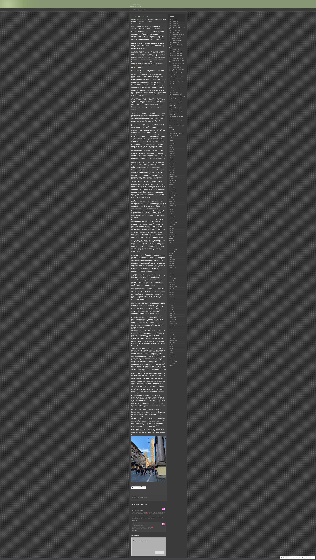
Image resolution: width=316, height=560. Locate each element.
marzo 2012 (172, 280)
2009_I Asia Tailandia (174, 30)
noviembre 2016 (173, 234)
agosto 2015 (172, 251)
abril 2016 (171, 244)
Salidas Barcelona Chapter (175, 133)
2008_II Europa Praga (174, 25)
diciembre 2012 (172, 276)
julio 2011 (171, 290)
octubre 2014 (172, 261)
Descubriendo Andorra (174, 120)
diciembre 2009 (172, 317)
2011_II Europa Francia (174, 40)
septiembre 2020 (173, 180)
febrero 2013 (172, 274)
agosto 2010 (172, 303)
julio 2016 (171, 238)
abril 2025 (171, 159)
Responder (134, 520)
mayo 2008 (171, 348)
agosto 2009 (172, 325)
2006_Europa (172, 19)
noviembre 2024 (173, 161)
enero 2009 (171, 334)
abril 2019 (171, 199)
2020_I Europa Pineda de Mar (176, 79)
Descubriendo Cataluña (174, 123)
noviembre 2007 (173, 357)
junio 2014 (171, 263)
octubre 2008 (172, 338)
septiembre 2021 (173, 176)
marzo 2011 (171, 296)
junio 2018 (171, 209)
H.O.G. (170, 127)
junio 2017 (171, 228)
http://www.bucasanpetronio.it (145, 317)
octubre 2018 (172, 203)
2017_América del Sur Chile (175, 63)
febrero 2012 (172, 282)
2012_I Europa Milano (174, 42)
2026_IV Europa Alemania (175, 116)
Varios (170, 137)
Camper (171, 118)
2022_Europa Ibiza (173, 92)
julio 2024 (171, 164)
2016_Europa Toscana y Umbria (176, 60)
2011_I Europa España (174, 38)
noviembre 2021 (173, 174)
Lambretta (171, 131)
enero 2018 (171, 218)
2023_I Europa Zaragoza (175, 94)
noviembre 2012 (173, 278)
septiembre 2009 (173, 323)
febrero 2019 (172, 201)
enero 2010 (171, 315)
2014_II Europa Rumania (175, 53)
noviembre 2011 (172, 284)
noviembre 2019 (173, 191)
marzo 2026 (172, 151)
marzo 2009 (172, 332)
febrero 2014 (172, 265)
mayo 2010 (171, 309)
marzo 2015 (172, 255)
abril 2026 (171, 149)
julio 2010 (171, 305)
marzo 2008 (172, 352)
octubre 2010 (172, 301)
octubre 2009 (172, 321)
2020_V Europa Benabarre (175, 87)
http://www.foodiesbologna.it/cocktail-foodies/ (144, 328)
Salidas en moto (173, 135)
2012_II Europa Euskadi (174, 44)
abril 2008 (171, 350)
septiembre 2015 (173, 249)
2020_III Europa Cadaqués (175, 81)
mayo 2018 (171, 211)
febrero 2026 (172, 153)
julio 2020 (171, 184)
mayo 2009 (171, 330)
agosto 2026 (172, 143)
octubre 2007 (172, 359)
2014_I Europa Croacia (174, 51)
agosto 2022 (172, 172)
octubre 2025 (172, 155)
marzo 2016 (172, 245)
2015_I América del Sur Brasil (176, 55)
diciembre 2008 (172, 336)
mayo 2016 (171, 242)
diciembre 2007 (172, 356)
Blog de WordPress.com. (158, 559)
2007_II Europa (172, 23)
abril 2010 (171, 311)
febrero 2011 (172, 298)
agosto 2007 (172, 363)
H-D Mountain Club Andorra (175, 125)
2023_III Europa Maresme (175, 98)
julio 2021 (171, 178)
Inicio (134, 10)
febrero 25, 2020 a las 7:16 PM (137, 525)
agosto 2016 (172, 236)
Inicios (170, 129)
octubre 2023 (172, 168)
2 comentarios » (136, 498)
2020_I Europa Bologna (142, 497)
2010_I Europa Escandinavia (176, 34)
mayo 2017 (171, 230)
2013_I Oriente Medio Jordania (176, 46)
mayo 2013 (171, 272)
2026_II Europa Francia (174, 110)
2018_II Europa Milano (174, 67)
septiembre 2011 (173, 286)
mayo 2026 (171, 147)
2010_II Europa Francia (174, 36)
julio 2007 (171, 365)
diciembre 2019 (172, 190)
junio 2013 (171, 271)
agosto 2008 (172, 342)
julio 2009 (171, 327)
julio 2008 (171, 344)
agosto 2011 (172, 288)
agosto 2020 (172, 182)
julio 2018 (171, 207)
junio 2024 (171, 166)
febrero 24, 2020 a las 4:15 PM (137, 510)
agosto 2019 (172, 195)
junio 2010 (171, 307)
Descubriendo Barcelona (175, 121)
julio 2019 (171, 197)
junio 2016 (171, 240)
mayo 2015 (171, 253)
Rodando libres (135, 4)
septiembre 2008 (173, 340)
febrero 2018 (172, 217)
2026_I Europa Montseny (175, 109)
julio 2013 (171, 269)
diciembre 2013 (172, 267)
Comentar (160, 553)
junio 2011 (171, 292)
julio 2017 (171, 226)
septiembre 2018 (173, 205)
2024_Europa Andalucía (174, 99)
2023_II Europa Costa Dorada (176, 96)
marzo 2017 (172, 232)
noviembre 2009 (173, 319)
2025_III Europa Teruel (174, 107)
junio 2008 (171, 346)
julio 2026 (171, 145)
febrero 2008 (172, 354)
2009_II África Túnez (174, 32)
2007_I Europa (172, 21)
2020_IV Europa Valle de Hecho (176, 83)
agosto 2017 (172, 224)
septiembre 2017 (173, 222)
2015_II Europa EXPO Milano (176, 58)
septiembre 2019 (173, 193)
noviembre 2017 (173, 220)
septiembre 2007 (173, 361)
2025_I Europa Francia (174, 101)
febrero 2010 (172, 313)
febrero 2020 (172, 188)
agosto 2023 (172, 170)
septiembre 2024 (173, 162)
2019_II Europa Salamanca (175, 76)
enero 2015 (171, 257)
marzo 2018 (172, 215)
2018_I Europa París (174, 65)
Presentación (141, 10)
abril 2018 (171, 213)
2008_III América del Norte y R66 (177, 27)
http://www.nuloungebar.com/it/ (140, 324)
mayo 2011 (171, 294)
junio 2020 (171, 186)
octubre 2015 (172, 247)
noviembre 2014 (173, 259)
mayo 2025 (171, 157)
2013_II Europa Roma (174, 49)
